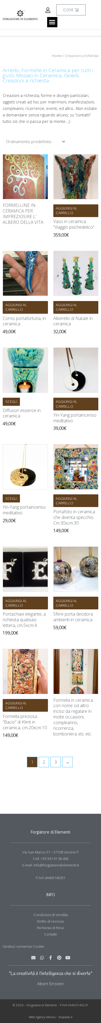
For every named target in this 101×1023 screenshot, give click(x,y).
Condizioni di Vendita (50, 914)
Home (57, 55)
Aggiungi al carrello (66, 210)
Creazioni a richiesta (26, 80)
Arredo (11, 70)
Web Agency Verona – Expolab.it (50, 1017)
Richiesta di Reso (50, 927)
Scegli (11, 401)
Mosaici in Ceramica (39, 75)
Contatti (50, 934)
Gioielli (71, 75)
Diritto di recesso (50, 921)
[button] (52, 22)
